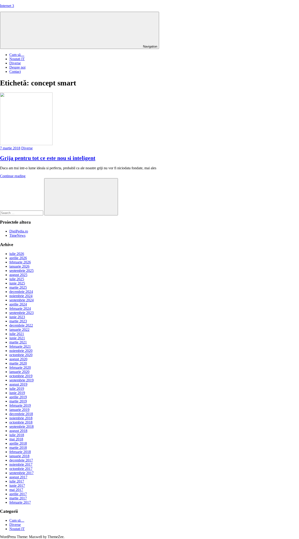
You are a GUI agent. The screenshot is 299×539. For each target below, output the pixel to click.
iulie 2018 (16, 435)
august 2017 (18, 477)
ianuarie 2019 (19, 410)
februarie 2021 (20, 346)
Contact (15, 72)
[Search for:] (22, 213)
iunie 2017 (17, 485)
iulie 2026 (16, 254)
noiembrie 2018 (20, 418)
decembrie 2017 (21, 460)
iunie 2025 (17, 283)
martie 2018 (18, 448)
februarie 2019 (20, 405)
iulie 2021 (16, 334)
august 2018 (18, 431)
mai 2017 (16, 490)
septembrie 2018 (21, 426)
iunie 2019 (17, 393)
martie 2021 (18, 342)
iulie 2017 (16, 481)
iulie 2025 (16, 279)
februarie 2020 (20, 367)
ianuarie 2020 (19, 372)
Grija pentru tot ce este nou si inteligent (47, 158)
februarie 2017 (20, 502)
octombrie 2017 (20, 469)
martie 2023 (18, 321)
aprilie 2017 (18, 494)
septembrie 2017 (21, 473)
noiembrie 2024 (20, 296)
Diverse (15, 63)
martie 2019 (18, 401)
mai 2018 (16, 439)
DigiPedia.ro (18, 231)
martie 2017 (18, 498)
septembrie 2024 (21, 300)
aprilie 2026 (18, 258)
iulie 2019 (16, 389)
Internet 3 (7, 6)
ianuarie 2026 (19, 266)
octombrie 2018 (20, 422)
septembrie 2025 (21, 271)
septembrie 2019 (21, 380)
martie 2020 (18, 363)
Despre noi (17, 67)
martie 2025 (18, 287)
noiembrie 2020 (20, 351)
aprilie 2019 (18, 397)
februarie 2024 (20, 308)
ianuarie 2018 (19, 456)
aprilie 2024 (18, 304)
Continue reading (12, 176)
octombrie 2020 (20, 355)
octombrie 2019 (20, 376)
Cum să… (16, 55)
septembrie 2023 (21, 313)
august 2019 (18, 384)
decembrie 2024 (21, 292)
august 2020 (18, 359)
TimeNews (17, 235)
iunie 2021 (17, 338)
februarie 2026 (20, 262)
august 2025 (18, 275)
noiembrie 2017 (20, 464)
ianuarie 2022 (19, 330)
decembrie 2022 (21, 325)
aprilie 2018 (18, 443)
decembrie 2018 (21, 414)
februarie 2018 (20, 452)
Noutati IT (17, 59)
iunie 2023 (17, 317)
